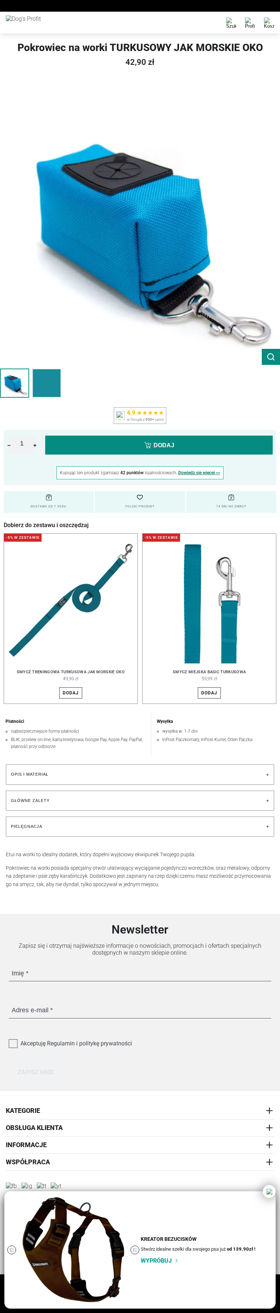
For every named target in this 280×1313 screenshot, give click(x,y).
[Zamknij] (269, 1191)
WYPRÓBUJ (156, 1260)
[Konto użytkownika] (250, 22)
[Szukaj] (231, 22)
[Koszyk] (269, 22)
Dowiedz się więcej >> (199, 472)
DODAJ (163, 445)
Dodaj (71, 693)
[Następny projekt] (135, 1250)
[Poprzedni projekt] (11, 1250)
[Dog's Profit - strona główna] (33, 22)
